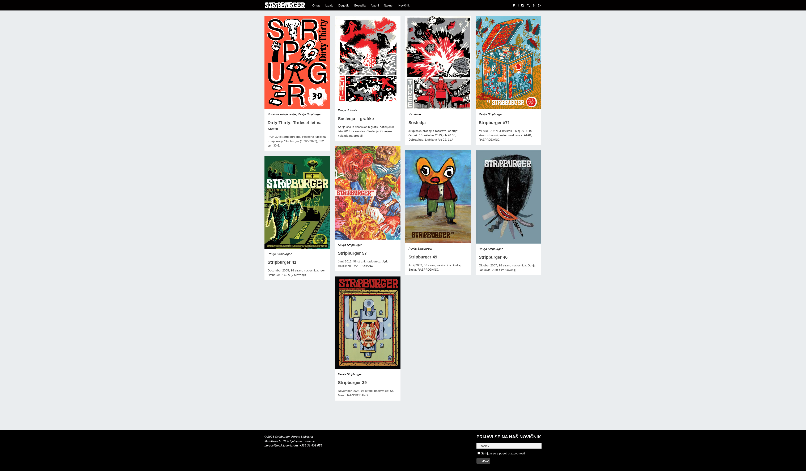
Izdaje (329, 5)
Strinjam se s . (503, 453)
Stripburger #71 (494, 122)
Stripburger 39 (352, 382)
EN (540, 5)
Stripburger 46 (493, 257)
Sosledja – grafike (356, 118)
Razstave (414, 114)
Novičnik (404, 5)
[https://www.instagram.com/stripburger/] (522, 5)
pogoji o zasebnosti (512, 453)
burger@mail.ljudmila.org (281, 445)
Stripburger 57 (352, 253)
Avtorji (375, 5)
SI (534, 5)
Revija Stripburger (310, 114)
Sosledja (417, 122)
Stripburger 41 (282, 262)
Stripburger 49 (422, 257)
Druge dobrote (347, 110)
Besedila (360, 5)
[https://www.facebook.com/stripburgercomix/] (519, 5)
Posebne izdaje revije (282, 114)
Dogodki (343, 5)
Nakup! (388, 5)
